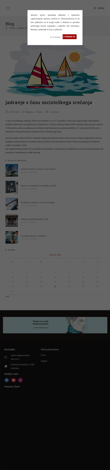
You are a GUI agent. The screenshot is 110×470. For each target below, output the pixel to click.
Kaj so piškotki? (55, 29)
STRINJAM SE (69, 36)
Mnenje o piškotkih (39, 29)
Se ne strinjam (55, 37)
